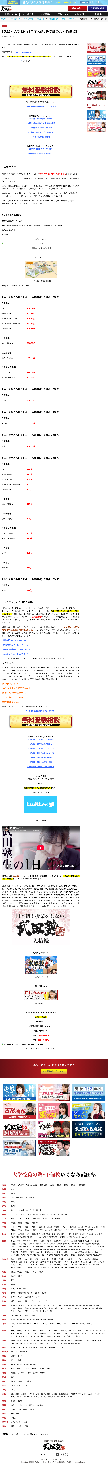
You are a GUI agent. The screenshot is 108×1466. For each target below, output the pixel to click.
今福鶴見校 (75, 1333)
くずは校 (14, 1336)
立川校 (49, 1241)
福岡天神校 (15, 1394)
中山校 (50, 1262)
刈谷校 (59, 1305)
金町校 (45, 1244)
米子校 (20, 1356)
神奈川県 (5, 1259)
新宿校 (66, 1241)
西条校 (27, 1368)
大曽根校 (28, 1308)
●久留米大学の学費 (36, 119)
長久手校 (43, 1308)
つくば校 (14, 1214)
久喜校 (103, 1227)
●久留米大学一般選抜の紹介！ (40, 128)
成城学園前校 (62, 1244)
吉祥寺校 (22, 1246)
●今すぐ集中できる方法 (41, 137)
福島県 (4, 1210)
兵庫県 (4, 1340)
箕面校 (28, 1333)
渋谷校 (54, 1246)
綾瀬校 (88, 1252)
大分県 (4, 1413)
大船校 (13, 1267)
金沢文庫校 (83, 1262)
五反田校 (41, 1255)
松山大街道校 (22, 1385)
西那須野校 (37, 1218)
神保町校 (62, 1246)
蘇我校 (84, 1237)
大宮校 (20, 1227)
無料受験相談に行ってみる (54, 1071)
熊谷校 (13, 1227)
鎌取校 (69, 1237)
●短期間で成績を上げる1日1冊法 (40, 132)
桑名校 (34, 1315)
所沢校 (34, 1227)
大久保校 (64, 1343)
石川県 (4, 1280)
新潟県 (4, 1272)
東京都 (4, 1241)
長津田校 (87, 1264)
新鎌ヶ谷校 (51, 1234)
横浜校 (20, 1259)
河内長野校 (44, 1333)
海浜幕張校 (15, 1237)
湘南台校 (101, 1262)
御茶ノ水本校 (15, 1241)
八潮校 (90, 1230)
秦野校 (20, 1264)
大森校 (57, 1249)
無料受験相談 (97, 8)
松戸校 (68, 1234)
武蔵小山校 (90, 1246)
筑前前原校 (61, 1396)
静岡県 (4, 1301)
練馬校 (38, 1244)
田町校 (81, 1241)
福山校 (20, 1368)
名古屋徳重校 (53, 1308)
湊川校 (23, 1343)
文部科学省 (44, 1434)
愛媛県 (4, 1385)
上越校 (20, 1272)
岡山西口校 (15, 1364)
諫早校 (31, 1405)
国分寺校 (39, 1246)
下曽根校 (52, 1396)
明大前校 (31, 1246)
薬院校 (37, 1396)
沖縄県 (4, 1426)
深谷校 (20, 1230)
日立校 (35, 1214)
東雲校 (73, 1255)
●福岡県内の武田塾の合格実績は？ (41, 153)
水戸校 (21, 1214)
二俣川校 (92, 1262)
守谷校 (49, 1214)
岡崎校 (21, 1305)
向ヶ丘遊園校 (41, 1262)
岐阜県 (4, 1297)
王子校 (81, 1252)
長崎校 (13, 1405)
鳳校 (22, 1333)
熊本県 (4, 1409)
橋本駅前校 (23, 1351)
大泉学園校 (100, 1246)
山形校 (13, 1206)
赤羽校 (71, 1244)
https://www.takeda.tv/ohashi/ (24, 52)
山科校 (52, 1323)
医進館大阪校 (100, 1333)
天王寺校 (28, 1330)
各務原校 (36, 1297)
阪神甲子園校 (96, 1340)
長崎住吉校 (40, 1405)
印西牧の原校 (53, 1237)
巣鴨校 (52, 1244)
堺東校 (35, 1330)
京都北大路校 (42, 1323)
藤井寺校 (67, 1336)
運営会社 (44, 1459)
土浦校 (28, 1214)
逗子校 (49, 1264)
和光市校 (43, 1230)
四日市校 (19, 1315)
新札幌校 (21, 1185)
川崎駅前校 (63, 1267)
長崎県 (4, 1405)
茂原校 (23, 1237)
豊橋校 (79, 1305)
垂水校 (56, 1343)
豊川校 (13, 1311)
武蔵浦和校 (82, 1230)
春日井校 (38, 1305)
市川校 (13, 1234)
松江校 (13, 1360)
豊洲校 (95, 1252)
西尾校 (70, 1308)
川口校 (27, 1227)
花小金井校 (98, 1255)
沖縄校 (20, 1426)
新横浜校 (45, 1259)
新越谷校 (42, 1227)
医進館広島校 (45, 1368)
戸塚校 (66, 1262)
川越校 (49, 1227)
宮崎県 (4, 1418)
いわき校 (21, 1210)
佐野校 (45, 1218)
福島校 (13, 1210)
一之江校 (74, 1252)
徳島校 (13, 1377)
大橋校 (97, 1394)
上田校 (30, 1293)
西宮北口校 (32, 1340)
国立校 (57, 1255)
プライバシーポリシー (58, 1459)
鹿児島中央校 (15, 1422)
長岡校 (27, 1272)
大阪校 (13, 1330)
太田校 (20, 1223)
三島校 (48, 1301)
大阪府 (4, 1331)
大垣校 (20, 1297)
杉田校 (44, 1267)
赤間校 (30, 1396)
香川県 (4, 1381)
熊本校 (13, 1409)
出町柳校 (75, 1323)
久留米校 (39, 1394)
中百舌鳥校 (76, 1336)
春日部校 (57, 1227)
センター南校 (29, 1264)
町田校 (42, 1241)
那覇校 (13, 1426)
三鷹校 (31, 1252)
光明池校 (50, 1336)
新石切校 (41, 1336)
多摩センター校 (23, 1249)
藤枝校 (34, 1301)
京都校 (13, 1323)
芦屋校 (54, 1340)
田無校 (13, 1249)
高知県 (4, 1390)
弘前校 (13, 1189)
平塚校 (61, 1259)
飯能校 (27, 1230)
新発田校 (42, 1272)
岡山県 (4, 1364)
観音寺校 (28, 1381)
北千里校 (58, 1336)
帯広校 (73, 1185)
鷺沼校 (37, 1267)
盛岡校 (13, 1193)
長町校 (31, 1197)
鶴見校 (13, 1264)
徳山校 (35, 1373)
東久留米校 (25, 1255)
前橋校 (27, 1223)
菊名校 (71, 1267)
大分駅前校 (15, 1413)
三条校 (34, 1272)
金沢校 (13, 1280)
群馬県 (4, 1223)
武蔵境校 (50, 1255)
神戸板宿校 (78, 1340)
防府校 (42, 1373)
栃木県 (4, 1218)
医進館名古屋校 (48, 1311)
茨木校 (103, 1330)
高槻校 (49, 1330)
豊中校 (56, 1330)
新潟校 (13, 1272)
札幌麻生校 (43, 1185)
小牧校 (35, 1308)
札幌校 (13, 1185)
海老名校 (78, 1264)
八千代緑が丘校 (40, 1237)
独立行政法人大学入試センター (27, 1434)
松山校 (13, 1385)
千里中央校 (15, 1333)
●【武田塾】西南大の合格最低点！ (41, 757)
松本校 (13, 1293)
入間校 (13, 1230)
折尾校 (44, 1396)
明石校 (40, 1340)
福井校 (13, 1284)
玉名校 (31, 1409)
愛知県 (4, 1305)
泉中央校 (24, 1197)
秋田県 (4, 1202)
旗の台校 (39, 1252)
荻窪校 (13, 1244)
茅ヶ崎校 (29, 1267)
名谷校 (78, 1343)
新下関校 (21, 1373)
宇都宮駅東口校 (55, 1218)
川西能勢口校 (32, 1343)
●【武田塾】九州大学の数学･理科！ (40, 767)
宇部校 (28, 1373)
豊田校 (96, 1305)
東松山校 (35, 1230)
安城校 (63, 1308)
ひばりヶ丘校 (97, 1249)
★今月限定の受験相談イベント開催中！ (41, 711)
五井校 (62, 1237)
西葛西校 (74, 1241)
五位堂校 (43, 1347)
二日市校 (74, 1394)
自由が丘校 (80, 1244)
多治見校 (28, 1297)
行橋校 (13, 1396)
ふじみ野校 (53, 1230)
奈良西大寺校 (15, 1347)
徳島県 (4, 1377)
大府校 (76, 1308)
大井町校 (96, 1244)
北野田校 (32, 1336)
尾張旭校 (84, 1308)
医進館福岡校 (63, 1394)
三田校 (87, 1340)
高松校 (13, 1381)
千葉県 (4, 1234)
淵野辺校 (21, 1267)
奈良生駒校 (33, 1347)
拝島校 (43, 1249)
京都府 (4, 1324)
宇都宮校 (14, 1218)
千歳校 (66, 1185)
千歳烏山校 (35, 1249)
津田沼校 (35, 1234)
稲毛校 (30, 1237)
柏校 (27, 1234)
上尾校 (80, 1227)
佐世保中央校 (22, 1405)
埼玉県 (4, 1227)
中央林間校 (40, 1264)
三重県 (4, 1315)
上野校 (70, 1246)
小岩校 (47, 1246)
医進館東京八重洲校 (85, 1255)
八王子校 (89, 1241)
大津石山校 (15, 1319)
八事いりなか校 (48, 1305)
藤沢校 (37, 1259)
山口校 (13, 1373)
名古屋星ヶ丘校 (69, 1305)
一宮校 (13, 1308)
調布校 (88, 1244)
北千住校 (14, 1246)
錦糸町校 (31, 1244)
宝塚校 (61, 1340)
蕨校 (60, 1230)
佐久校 (44, 1293)
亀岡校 (90, 1323)
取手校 (42, 1214)
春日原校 (82, 1394)
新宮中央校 (22, 1396)
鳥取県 (4, 1356)
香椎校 (47, 1394)
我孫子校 (77, 1237)
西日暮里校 (15, 1252)
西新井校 (65, 1255)
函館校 (59, 1185)
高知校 (13, 1389)
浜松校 (20, 1301)
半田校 (20, 1308)
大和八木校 (61, 1347)
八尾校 (96, 1330)
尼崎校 (71, 1343)
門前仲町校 (26, 1241)
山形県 (4, 1206)
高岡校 (20, 1276)
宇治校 (83, 1323)
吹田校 (35, 1333)
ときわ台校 (15, 1255)
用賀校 (64, 1249)
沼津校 (27, 1301)
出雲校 (20, 1360)
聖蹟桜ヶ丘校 (79, 1246)
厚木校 (13, 1259)
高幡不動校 (86, 1249)
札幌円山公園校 (31, 1185)
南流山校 (90, 1234)
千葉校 (42, 1234)
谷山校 (24, 1422)
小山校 (21, 1218)
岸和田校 (88, 1330)
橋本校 (95, 1259)
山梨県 (4, 1289)
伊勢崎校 (35, 1223)
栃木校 (28, 1218)
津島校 (27, 1311)
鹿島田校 (95, 1264)
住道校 (80, 1330)
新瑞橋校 (100, 1308)
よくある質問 (80, 14)
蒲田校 (66, 1252)
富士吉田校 (22, 1288)
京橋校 (66, 1333)
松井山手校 (32, 1323)
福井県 (4, 1284)
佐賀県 (4, 1401)
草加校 (87, 1227)
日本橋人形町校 (74, 1249)
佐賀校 (13, 1401)
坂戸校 (73, 1230)
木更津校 (98, 1234)
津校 (12, 1315)
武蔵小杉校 (23, 1262)
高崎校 (13, 1223)
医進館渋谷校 (49, 1252)
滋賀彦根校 (35, 1319)
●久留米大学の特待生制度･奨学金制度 (40, 123)
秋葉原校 (24, 1252)
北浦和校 (95, 1227)
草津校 (43, 1319)
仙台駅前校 (15, 1197)
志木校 (65, 1227)
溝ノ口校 (58, 1262)
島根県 (4, 1360)
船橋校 (75, 1234)
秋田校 (13, 1201)
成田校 (82, 1234)
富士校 (41, 1301)
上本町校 (73, 1330)
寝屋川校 (64, 1330)
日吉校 (31, 1262)
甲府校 (13, 1288)
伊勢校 (27, 1315)
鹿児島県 (5, 1422)
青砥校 (59, 1252)
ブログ (4, 26)
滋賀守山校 (25, 1319)
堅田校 (50, 1319)
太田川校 (29, 1305)
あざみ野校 (29, 1259)
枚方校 (42, 1330)
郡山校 (38, 1210)
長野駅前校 (22, 1293)
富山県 (4, 1276)
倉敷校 (33, 1364)
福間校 (70, 1396)
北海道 (4, 1185)
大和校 (80, 1259)
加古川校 (69, 1340)
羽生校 (66, 1230)
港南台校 (14, 1262)
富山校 (13, 1276)
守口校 (52, 1333)
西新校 (54, 1394)
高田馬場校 (57, 1241)
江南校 (92, 1308)
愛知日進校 (88, 1305)
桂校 (96, 1323)
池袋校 (35, 1241)
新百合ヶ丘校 (68, 1264)
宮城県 (4, 1197)
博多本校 (31, 1394)
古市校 (90, 1333)
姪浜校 (90, 1394)
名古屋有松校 (36, 1311)
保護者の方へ (63, 14)
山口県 (4, 1373)
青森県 (4, 1189)
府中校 (50, 1249)
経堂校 (33, 1255)
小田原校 (53, 1259)
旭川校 (52, 1185)
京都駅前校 (22, 1323)
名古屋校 (14, 1305)
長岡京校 (67, 1323)
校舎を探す (77, 8)
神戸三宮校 (22, 1340)
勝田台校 (60, 1234)
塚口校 (49, 1343)
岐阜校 (13, 1297)
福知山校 (14, 1326)
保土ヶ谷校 (53, 1267)
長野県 (4, 1293)
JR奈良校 (51, 1347)
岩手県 (4, 1193)
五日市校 (35, 1368)
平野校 (20, 1330)
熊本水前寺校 (22, 1409)
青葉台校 (88, 1259)
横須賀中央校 (70, 1259)
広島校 (13, 1368)
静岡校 (13, 1301)
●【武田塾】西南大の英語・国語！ (41, 762)
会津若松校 (30, 1210)
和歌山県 (5, 1352)
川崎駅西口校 (81, 1267)
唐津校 (20, 1401)
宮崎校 (13, 1418)
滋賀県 (4, 1319)
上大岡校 (74, 1262)
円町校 (59, 1323)
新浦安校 (21, 1234)
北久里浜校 (57, 1264)
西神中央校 (15, 1343)
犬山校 (20, 1311)
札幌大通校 (82, 1185)
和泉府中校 (23, 1336)
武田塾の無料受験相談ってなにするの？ (41, 106)
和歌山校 (14, 1351)
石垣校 (27, 1426)
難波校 (59, 1333)
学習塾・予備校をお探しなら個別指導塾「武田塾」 (53, 1462)
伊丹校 (47, 1340)
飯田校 (37, 1293)
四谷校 (97, 1241)
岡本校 (42, 1343)
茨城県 (4, 1214)
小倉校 (23, 1394)
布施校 (83, 1333)
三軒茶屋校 (22, 1244)
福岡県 (4, 1394)
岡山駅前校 (25, 1364)
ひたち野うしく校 (60, 1214)
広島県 (4, 1368)
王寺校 (24, 1347)
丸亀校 (20, 1381)
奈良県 (4, 1347)
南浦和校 (73, 1227)
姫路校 (13, 1340)
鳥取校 (13, 1356)
